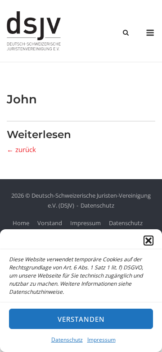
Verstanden (81, 319)
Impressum (101, 339)
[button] (148, 240)
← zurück (21, 149)
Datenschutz (67, 339)
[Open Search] (126, 33)
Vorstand (49, 223)
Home (21, 223)
